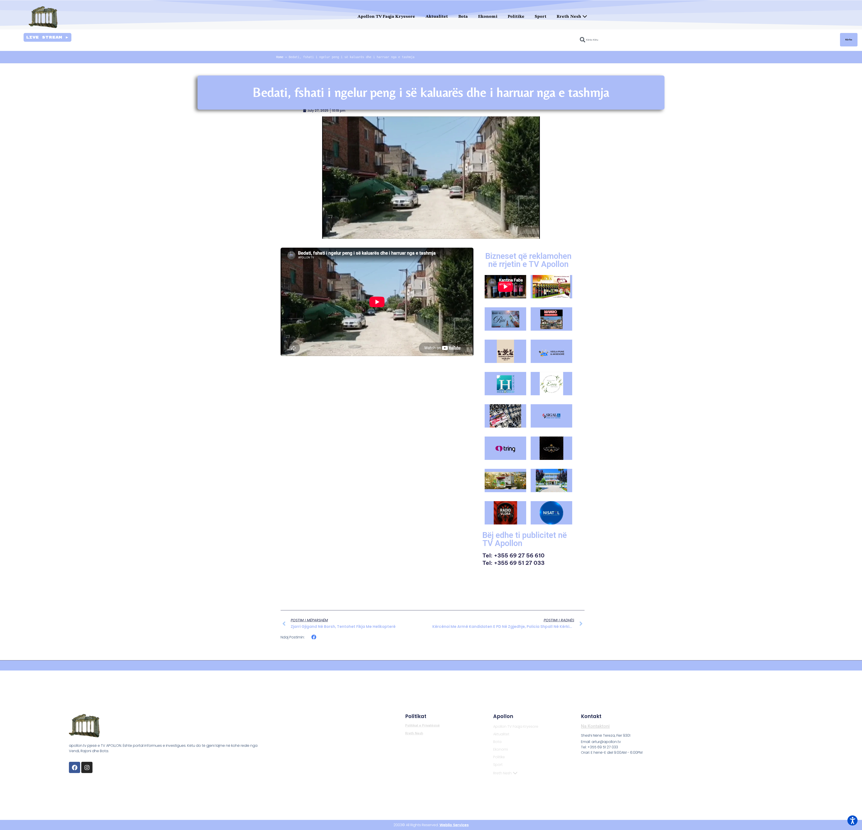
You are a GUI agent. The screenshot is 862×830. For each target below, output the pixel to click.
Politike (516, 17)
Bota (463, 17)
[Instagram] (86, 767)
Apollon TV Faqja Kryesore (386, 17)
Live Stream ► (47, 37)
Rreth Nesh (569, 17)
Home (279, 57)
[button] (314, 637)
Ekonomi (487, 17)
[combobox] (707, 39)
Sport (540, 17)
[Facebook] (74, 767)
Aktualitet (437, 17)
